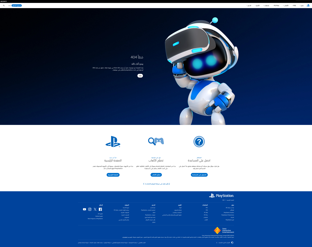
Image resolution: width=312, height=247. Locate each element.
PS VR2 (206, 212)
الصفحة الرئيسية (230, 200)
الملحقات (206, 217)
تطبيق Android (99, 216)
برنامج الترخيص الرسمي (124, 220)
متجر (302, 5)
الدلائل (153, 222)
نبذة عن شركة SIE (230, 207)
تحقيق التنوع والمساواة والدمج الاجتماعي (172, 215)
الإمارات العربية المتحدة (224, 242)
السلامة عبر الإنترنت (177, 212)
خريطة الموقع (107, 242)
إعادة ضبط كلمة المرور (150, 217)
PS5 (207, 207)
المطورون (126, 217)
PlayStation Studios (229, 212)
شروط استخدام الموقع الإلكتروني (119, 242)
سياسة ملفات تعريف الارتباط (96, 242)
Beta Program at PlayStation (95, 218)
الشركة (232, 217)
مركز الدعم (152, 207)
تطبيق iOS (100, 213)
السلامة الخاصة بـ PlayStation (148, 210)
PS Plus (276, 5)
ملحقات (266, 5)
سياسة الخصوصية (133, 242)
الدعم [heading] (153, 205)
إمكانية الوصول (178, 210)
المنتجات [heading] (205, 205)
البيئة (180, 207)
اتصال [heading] (101, 205)
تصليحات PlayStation (150, 215)
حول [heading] (232, 205)
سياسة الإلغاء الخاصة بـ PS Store (121, 210)
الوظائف (232, 210)
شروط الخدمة (126, 207)
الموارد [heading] (127, 205)
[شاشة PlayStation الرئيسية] (308, 5)
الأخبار (258, 5)
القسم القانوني (142, 242)
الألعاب (286, 5)
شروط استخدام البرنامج (83, 242)
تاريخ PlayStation (230, 220)
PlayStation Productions (227, 215)
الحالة (154, 212)
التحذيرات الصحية (125, 215)
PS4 (207, 210)
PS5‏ (294, 5)
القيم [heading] (180, 205)
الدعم (249, 5)
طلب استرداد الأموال (150, 220)
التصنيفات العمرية (125, 212)
